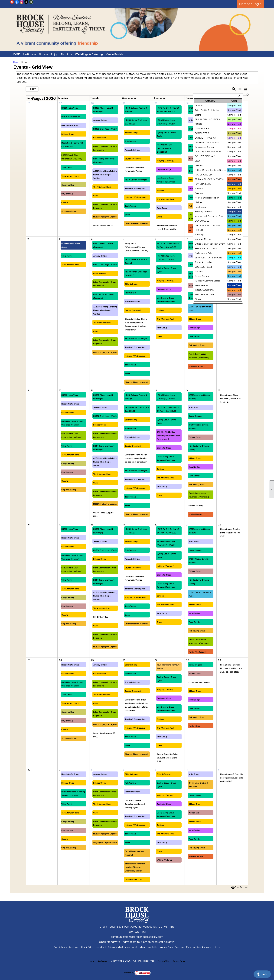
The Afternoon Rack (70, 176)
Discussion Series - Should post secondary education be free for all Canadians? (136, 458)
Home (15, 62)
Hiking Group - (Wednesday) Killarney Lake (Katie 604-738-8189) (136, 247)
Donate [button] (43, 54)
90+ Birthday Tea (100, 617)
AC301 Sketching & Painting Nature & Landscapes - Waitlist (105, 174)
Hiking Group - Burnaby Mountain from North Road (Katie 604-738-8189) (231, 668)
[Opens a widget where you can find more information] (262, 974)
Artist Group (162, 208)
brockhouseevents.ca (208, 947)
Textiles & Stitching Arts (135, 188)
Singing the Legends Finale (105, 842)
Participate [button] (29, 54)
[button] (245, 89)
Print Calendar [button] (241, 887)
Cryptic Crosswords (133, 159)
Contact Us (102, 961)
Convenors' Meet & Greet (199, 682)
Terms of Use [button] (163, 961)
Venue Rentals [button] (114, 54)
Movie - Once (194, 726)
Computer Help (67, 185)
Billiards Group (67, 134)
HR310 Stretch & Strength (136, 180)
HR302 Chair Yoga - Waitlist (105, 129)
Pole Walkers (130, 141)
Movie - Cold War (196, 856)
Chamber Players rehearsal (136, 223)
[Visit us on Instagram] (22, 2)
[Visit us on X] (26, 2)
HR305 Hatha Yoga (69, 108)
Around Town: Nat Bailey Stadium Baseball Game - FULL (167, 757)
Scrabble (160, 191)
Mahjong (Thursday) (165, 161)
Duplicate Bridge (164, 169)
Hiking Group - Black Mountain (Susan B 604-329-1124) (230, 398)
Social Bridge (194, 328)
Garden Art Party (196, 506)
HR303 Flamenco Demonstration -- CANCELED (164, 148)
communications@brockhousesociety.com (137, 936)
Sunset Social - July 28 (103, 225)
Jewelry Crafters (100, 120)
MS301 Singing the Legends (105, 217)
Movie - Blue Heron (197, 366)
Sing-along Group (68, 211)
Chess (95, 196)
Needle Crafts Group (70, 125)
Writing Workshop (164, 860)
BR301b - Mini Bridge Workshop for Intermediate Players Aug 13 (168, 435)
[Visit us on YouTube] (12, 2)
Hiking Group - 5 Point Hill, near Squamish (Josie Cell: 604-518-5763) (231, 777)
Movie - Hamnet (195, 514)
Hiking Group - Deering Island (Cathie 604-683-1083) (230, 532)
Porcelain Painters (132, 150)
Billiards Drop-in (163, 774)
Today (32, 88)
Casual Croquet (195, 416)
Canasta (64, 202)
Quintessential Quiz (133, 880)
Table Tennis (66, 167)
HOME (16, 54)
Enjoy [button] (54, 54)
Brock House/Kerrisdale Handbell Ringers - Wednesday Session (135, 867)
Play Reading (67, 194)
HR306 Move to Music (70, 117)
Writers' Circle (195, 437)
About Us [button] (66, 54)
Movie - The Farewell (197, 652)
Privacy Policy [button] (179, 961)
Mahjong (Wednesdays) (135, 197)
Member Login (250, 4)
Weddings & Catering (89, 54)
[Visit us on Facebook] (17, 2)
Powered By (129, 973)
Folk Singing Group (197, 345)
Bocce (127, 215)
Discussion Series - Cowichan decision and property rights (135, 804)
